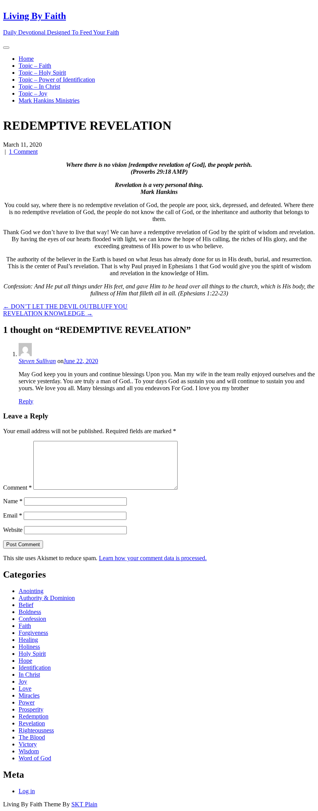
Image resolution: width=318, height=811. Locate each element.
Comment (17, 487)
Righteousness (36, 730)
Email (12, 515)
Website (12, 529)
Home (26, 58)
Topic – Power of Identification (57, 79)
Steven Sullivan (37, 361)
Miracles (29, 695)
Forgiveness (33, 632)
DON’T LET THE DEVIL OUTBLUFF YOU (65, 306)
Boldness (30, 612)
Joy (23, 681)
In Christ (29, 674)
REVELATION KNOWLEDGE (48, 313)
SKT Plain (84, 804)
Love (25, 688)
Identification (35, 667)
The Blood (32, 737)
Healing (28, 639)
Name (12, 501)
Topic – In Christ (39, 86)
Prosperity (31, 709)
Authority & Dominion (47, 598)
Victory (28, 744)
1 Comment (23, 151)
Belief (26, 605)
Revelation (32, 723)
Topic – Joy (33, 93)
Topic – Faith (35, 65)
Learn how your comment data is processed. (153, 558)
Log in (27, 791)
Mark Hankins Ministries (49, 100)
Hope (25, 660)
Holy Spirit (32, 653)
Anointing (31, 591)
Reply (26, 401)
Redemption (33, 716)
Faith (25, 625)
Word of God (35, 758)
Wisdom (29, 751)
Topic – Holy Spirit (42, 72)
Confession (32, 619)
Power (27, 702)
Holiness (29, 646)
